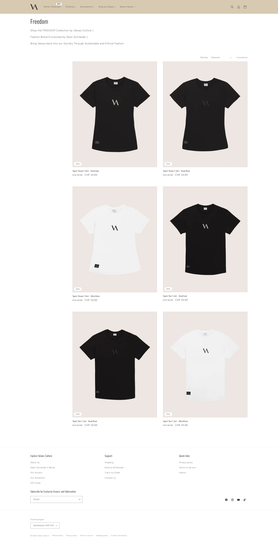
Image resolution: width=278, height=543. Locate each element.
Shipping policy (102, 535)
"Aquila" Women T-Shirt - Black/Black (176, 171)
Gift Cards (35, 483)
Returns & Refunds (114, 467)
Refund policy (57, 535)
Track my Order (112, 472)
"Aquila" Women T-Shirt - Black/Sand (85, 171)
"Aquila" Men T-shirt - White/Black (175, 421)
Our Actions (36, 472)
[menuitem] (53, 7)
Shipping (109, 462)
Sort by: (204, 57)
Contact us (110, 478)
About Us (35, 462)
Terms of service (187, 467)
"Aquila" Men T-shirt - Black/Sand (175, 296)
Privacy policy (186, 462)
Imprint (182, 472)
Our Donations (37, 478)
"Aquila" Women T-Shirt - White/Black (86, 296)
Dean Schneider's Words (42, 467)
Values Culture (43, 536)
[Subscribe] (79, 499)
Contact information (119, 535)
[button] (232, 7)
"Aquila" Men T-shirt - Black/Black (84, 421)
